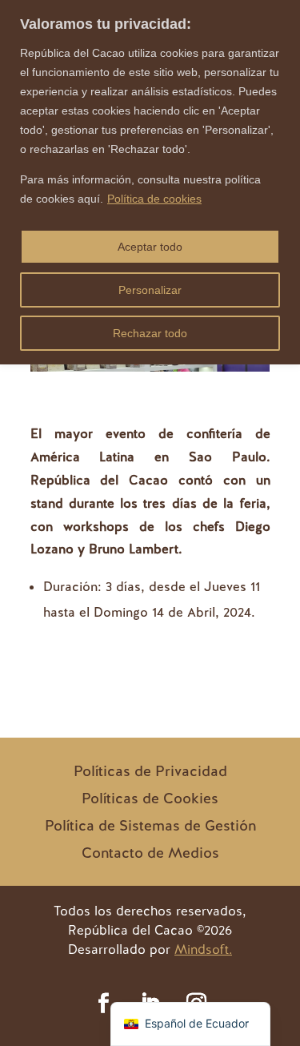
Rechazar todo (150, 333)
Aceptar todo (150, 246)
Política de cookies (154, 198)
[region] (150, 182)
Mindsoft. (203, 949)
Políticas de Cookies (150, 798)
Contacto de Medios (150, 852)
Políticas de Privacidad (150, 771)
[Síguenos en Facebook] (104, 1004)
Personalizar (150, 290)
